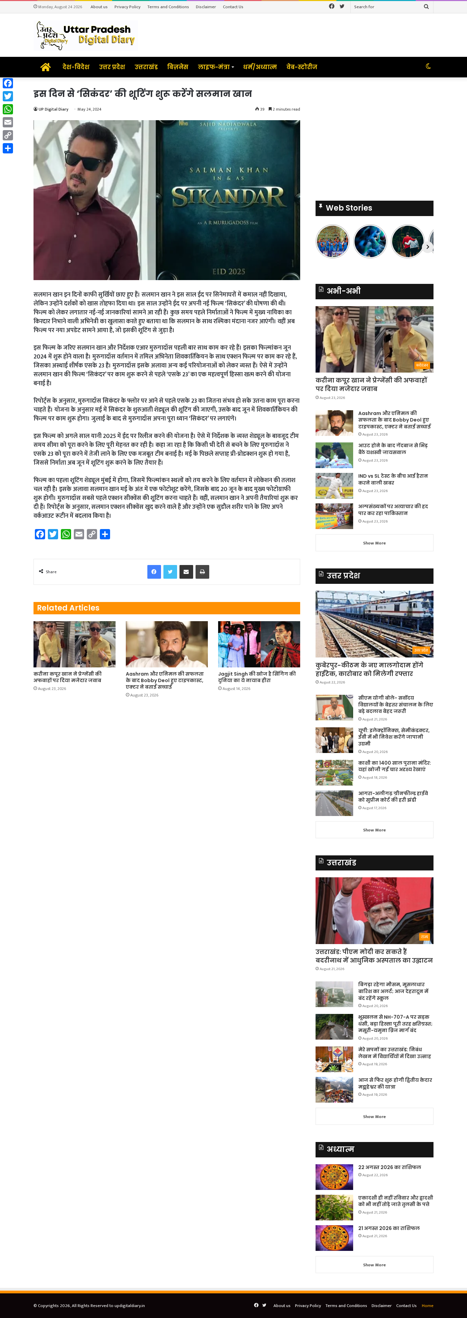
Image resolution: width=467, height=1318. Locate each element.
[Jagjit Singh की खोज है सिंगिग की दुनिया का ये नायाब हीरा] (259, 644)
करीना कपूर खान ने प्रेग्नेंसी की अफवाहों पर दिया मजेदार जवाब (68, 677)
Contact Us (233, 7)
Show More (374, 543)
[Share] (7, 148)
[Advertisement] (374, 136)
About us (99, 7)
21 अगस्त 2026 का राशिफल (389, 1228)
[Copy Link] (7, 135)
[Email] (7, 122)
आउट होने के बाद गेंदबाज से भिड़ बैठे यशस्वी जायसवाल (393, 449)
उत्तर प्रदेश (112, 67)
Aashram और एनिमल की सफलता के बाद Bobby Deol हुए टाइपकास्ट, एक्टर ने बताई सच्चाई (165, 680)
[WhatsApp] (7, 109)
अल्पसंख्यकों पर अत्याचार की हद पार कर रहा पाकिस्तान (393, 510)
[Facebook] (7, 83)
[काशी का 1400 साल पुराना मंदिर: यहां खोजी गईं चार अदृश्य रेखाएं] (334, 773)
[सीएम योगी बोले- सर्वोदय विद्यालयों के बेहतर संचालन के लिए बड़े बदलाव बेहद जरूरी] (334, 707)
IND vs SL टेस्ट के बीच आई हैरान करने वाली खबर (393, 479)
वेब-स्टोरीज (301, 67)
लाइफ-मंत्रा (214, 67)
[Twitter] (7, 96)
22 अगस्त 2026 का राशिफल (389, 1167)
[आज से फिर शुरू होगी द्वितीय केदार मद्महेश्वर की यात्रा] (334, 1090)
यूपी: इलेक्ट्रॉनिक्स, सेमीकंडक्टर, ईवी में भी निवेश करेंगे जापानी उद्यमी (394, 737)
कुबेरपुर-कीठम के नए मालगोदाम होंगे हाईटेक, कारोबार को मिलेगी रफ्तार (369, 669)
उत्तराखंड (146, 67)
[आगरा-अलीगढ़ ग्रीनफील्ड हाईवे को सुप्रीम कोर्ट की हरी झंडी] (334, 803)
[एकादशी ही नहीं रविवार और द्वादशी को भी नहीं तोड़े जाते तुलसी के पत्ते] (334, 1207)
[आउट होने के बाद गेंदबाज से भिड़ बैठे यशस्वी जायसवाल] (334, 455)
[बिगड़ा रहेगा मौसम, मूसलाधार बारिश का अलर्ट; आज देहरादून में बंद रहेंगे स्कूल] (334, 994)
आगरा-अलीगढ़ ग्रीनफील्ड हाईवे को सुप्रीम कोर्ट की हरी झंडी (393, 797)
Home (427, 1305)
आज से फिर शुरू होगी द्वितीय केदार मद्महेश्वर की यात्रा (395, 1083)
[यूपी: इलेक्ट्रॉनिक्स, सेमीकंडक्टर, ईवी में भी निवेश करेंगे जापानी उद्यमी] (334, 740)
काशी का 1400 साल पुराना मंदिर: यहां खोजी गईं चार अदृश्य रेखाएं (394, 766)
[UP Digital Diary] (86, 35)
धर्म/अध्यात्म (260, 67)
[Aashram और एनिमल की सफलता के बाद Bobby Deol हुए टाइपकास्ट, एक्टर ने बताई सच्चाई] (167, 644)
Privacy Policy (128, 7)
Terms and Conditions (168, 7)
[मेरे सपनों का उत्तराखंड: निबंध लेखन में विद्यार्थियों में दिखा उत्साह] (334, 1059)
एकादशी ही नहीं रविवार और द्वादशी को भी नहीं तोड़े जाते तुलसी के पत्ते (395, 1201)
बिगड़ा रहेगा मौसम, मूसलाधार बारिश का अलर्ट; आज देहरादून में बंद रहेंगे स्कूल (393, 991)
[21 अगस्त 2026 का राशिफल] (334, 1238)
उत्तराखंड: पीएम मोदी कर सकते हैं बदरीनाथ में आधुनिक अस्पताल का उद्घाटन (374, 956)
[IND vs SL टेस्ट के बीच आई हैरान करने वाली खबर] (334, 486)
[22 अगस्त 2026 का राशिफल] (334, 1177)
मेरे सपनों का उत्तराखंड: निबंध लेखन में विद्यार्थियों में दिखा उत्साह (394, 1053)
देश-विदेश (76, 67)
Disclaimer (206, 7)
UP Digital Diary (53, 109)
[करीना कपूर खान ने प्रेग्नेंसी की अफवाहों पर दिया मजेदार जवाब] (75, 644)
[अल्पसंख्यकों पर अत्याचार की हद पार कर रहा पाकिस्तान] (334, 516)
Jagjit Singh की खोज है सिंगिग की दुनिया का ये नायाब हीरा (257, 677)
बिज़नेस (177, 67)
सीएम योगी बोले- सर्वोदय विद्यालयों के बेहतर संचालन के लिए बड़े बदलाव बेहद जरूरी (395, 704)
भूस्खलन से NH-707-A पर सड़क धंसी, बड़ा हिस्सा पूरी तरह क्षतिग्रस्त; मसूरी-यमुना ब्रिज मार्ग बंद (395, 1024)
